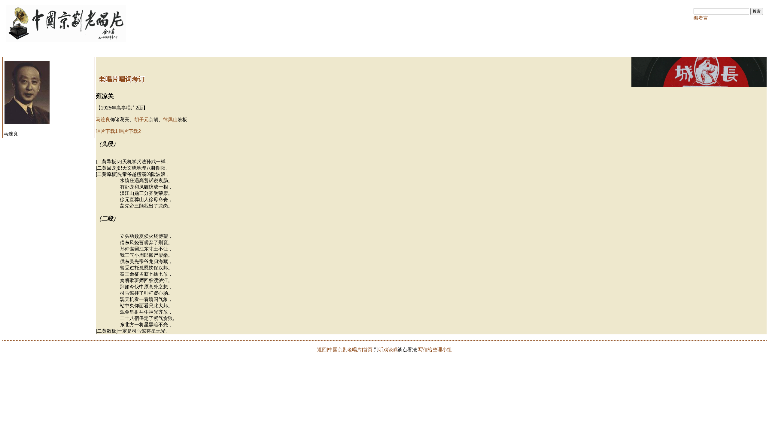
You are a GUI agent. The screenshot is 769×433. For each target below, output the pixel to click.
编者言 (701, 17)
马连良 (103, 119)
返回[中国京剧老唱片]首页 (344, 349)
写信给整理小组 (435, 349)
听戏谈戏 (388, 349)
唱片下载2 (130, 131)
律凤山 (170, 119)
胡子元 (141, 119)
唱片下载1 (107, 131)
